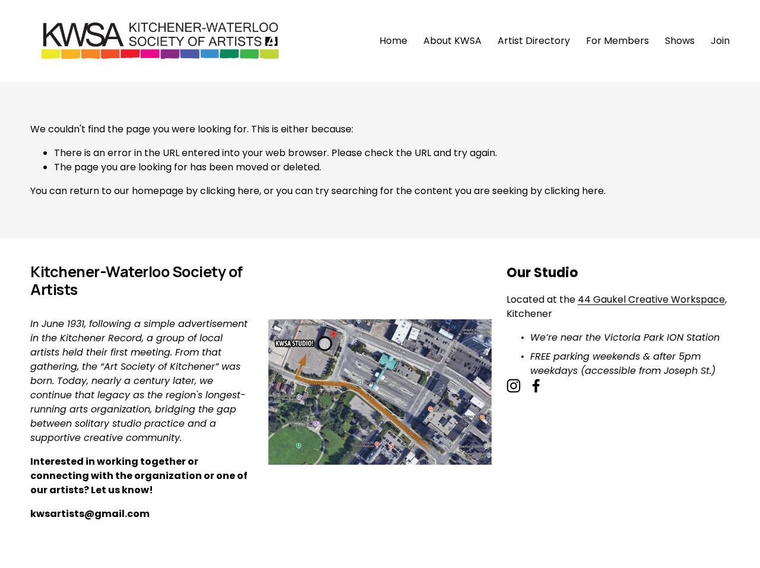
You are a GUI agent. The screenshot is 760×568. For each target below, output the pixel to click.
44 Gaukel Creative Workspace (651, 299)
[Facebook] (536, 386)
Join (720, 40)
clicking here (229, 191)
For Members (617, 40)
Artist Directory (534, 40)
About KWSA (452, 40)
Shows (680, 40)
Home (393, 40)
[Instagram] (513, 386)
